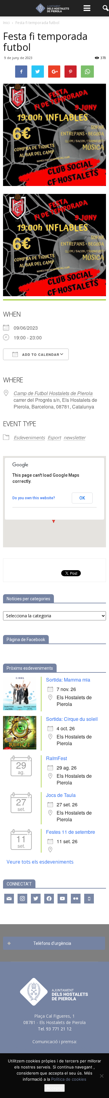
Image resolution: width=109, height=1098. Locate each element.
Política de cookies (68, 1079)
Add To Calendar (40, 354)
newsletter (74, 437)
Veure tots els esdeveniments (40, 861)
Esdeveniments (29, 437)
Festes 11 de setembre (70, 831)
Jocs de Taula (61, 794)
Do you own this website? (33, 498)
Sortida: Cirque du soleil (72, 718)
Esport (54, 437)
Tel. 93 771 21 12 (54, 1029)
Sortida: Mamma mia (68, 679)
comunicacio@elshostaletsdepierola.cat (54, 1048)
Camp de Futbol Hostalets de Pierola (53, 393)
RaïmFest (56, 758)
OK (82, 498)
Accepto (54, 1088)
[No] (101, 1076)
